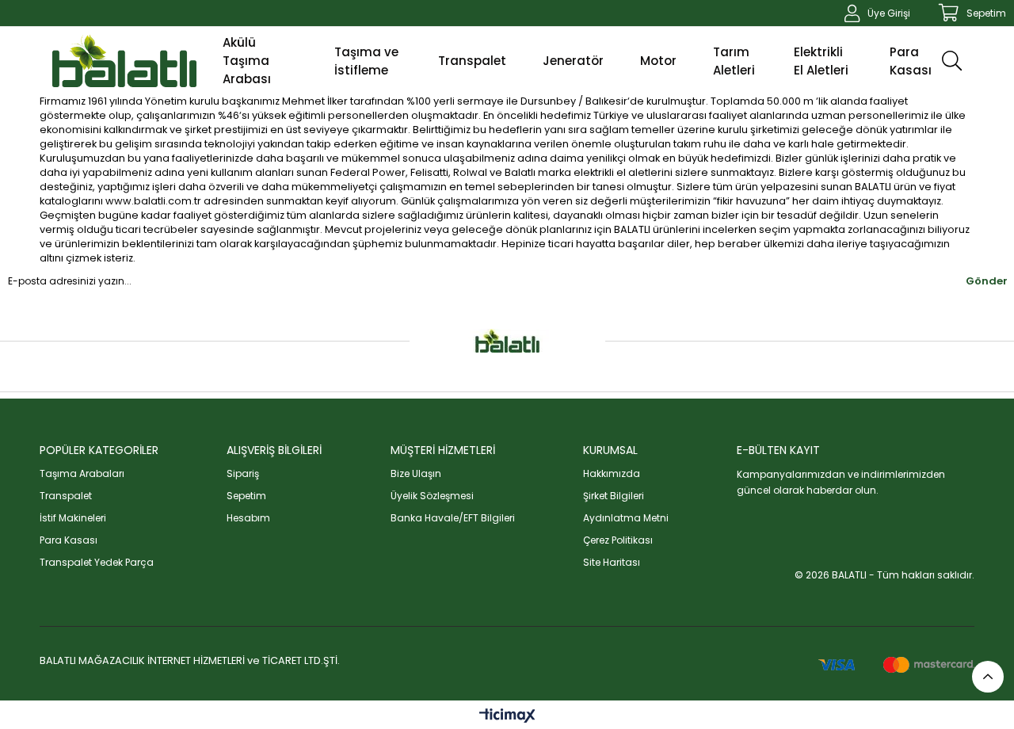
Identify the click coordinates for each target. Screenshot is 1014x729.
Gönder (987, 280)
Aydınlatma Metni (626, 518)
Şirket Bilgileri (613, 495)
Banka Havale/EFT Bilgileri (453, 518)
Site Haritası (611, 562)
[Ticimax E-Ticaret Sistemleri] (507, 716)
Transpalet (66, 495)
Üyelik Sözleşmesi (432, 495)
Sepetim (246, 495)
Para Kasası (68, 540)
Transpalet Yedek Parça (97, 562)
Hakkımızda (611, 473)
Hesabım (248, 518)
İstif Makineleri (73, 518)
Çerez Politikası (618, 540)
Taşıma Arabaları (82, 473)
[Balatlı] (124, 61)
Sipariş (243, 473)
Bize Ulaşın (416, 473)
